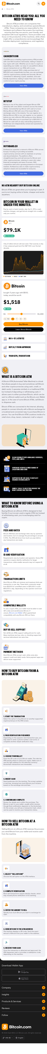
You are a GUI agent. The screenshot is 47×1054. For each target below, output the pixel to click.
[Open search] (39, 4)
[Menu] (43, 4)
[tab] (6, 319)
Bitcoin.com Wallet (15, 613)
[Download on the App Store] (23, 978)
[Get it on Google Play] (23, 972)
